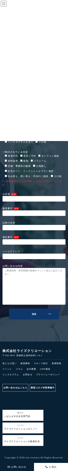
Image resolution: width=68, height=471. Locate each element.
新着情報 (56, 363)
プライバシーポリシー (48, 374)
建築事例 (25, 363)
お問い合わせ (18, 467)
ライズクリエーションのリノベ (20, 429)
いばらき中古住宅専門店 (17, 416)
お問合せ (28, 374)
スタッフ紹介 (41, 363)
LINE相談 (45, 369)
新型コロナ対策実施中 (43, 387)
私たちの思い (9, 363)
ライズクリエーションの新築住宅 (22, 441)
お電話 (52, 467)
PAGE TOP (3, 455)
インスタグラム (10, 374)
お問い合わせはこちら (15, 387)
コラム (19, 369)
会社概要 (31, 369)
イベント (7, 369)
